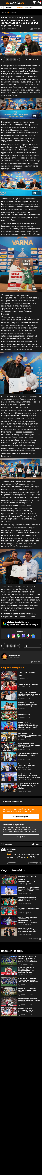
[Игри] (34, 2)
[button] (21, 623)
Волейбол (10, 7)
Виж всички (33, 939)
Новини (20, 7)
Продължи (21, 837)
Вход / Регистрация (21, 816)
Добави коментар (32, 59)
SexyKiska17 (12, 849)
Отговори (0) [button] (35, 863)
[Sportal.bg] (2, 7)
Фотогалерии (28, 7)
